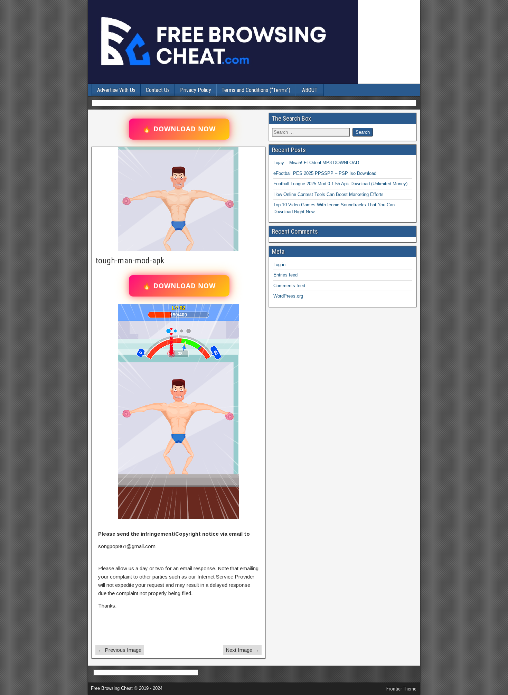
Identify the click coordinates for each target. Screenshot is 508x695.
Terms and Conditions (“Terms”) (256, 90)
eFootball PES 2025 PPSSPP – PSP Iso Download (324, 173)
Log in (279, 264)
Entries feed (285, 275)
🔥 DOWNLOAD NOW (179, 128)
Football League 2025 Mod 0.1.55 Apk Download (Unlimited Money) (340, 183)
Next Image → (242, 650)
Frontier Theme (401, 689)
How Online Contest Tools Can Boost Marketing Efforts (328, 194)
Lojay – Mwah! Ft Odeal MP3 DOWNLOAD (316, 162)
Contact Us (158, 90)
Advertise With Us (116, 90)
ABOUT (310, 90)
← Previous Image (119, 650)
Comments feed (289, 285)
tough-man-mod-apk (129, 260)
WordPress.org (288, 296)
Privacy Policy (195, 90)
